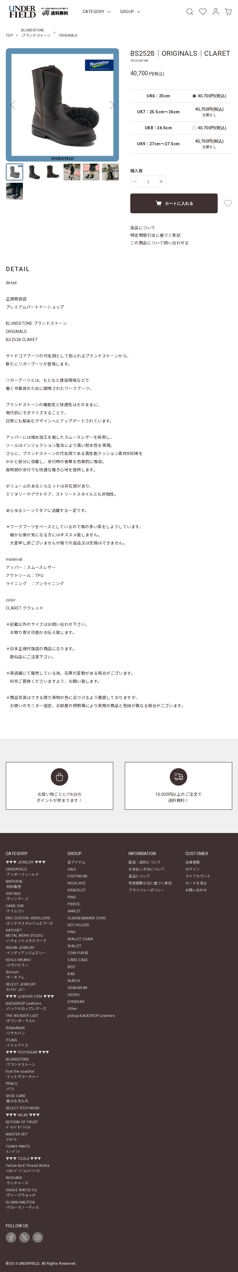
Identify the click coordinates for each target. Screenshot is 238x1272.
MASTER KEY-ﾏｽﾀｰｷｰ (17, 1137)
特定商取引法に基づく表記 (155, 235)
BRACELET (77, 890)
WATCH (74, 981)
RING (72, 897)
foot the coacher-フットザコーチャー (22, 1074)
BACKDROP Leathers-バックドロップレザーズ (26, 1006)
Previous (14, 105)
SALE (72, 869)
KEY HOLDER (78, 925)
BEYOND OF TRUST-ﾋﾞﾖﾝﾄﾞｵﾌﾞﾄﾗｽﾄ (22, 1124)
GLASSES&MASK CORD (87, 918)
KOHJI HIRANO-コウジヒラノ (18, 962)
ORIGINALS (68, 35)
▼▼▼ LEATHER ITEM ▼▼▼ (30, 997)
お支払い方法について (147, 869)
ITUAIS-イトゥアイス (17, 1042)
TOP (9, 35)
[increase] (161, 181)
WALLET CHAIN (80, 939)
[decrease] (135, 181)
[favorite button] (227, 203)
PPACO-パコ (11, 1086)
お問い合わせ (196, 890)
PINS (71, 932)
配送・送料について (145, 862)
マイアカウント (198, 876)
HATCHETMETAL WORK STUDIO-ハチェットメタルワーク (26, 935)
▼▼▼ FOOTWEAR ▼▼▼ (27, 1052)
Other (72, 1009)
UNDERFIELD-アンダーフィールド (22, 872)
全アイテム (76, 862)
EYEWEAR (76, 1002)
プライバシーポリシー (147, 890)
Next (110, 105)
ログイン (192, 869)
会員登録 (192, 862)
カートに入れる (179, 203)
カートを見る (196, 883)
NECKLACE (77, 883)
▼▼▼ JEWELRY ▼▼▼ (26, 862)
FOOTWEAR (77, 876)
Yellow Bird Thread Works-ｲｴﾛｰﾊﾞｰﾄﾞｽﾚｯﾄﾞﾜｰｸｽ (28, 1168)
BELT (72, 967)
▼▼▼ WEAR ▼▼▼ (23, 1115)
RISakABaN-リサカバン (15, 1030)
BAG (71, 974)
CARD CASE (78, 960)
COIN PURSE (78, 953)
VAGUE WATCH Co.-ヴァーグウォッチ (22, 1192)
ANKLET (74, 911)
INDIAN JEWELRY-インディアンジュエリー (26, 950)
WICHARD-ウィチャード (17, 1180)
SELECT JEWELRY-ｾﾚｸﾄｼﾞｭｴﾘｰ (21, 987)
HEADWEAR (77, 988)
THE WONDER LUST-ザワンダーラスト (22, 1018)
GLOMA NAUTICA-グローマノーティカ (22, 1205)
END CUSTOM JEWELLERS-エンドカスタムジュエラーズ (29, 920)
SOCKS (73, 995)
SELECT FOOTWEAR (22, 1108)
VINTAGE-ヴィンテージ (17, 896)
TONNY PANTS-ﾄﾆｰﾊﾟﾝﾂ (18, 1149)
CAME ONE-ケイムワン (15, 908)
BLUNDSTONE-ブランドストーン (20, 1062)
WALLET (75, 946)
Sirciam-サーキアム (15, 974)
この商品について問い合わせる (159, 243)
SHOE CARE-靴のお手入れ (17, 1098)
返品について (143, 227)
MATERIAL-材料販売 (14, 884)
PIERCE (74, 904)
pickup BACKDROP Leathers (91, 1016)
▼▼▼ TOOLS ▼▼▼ (23, 1159)
